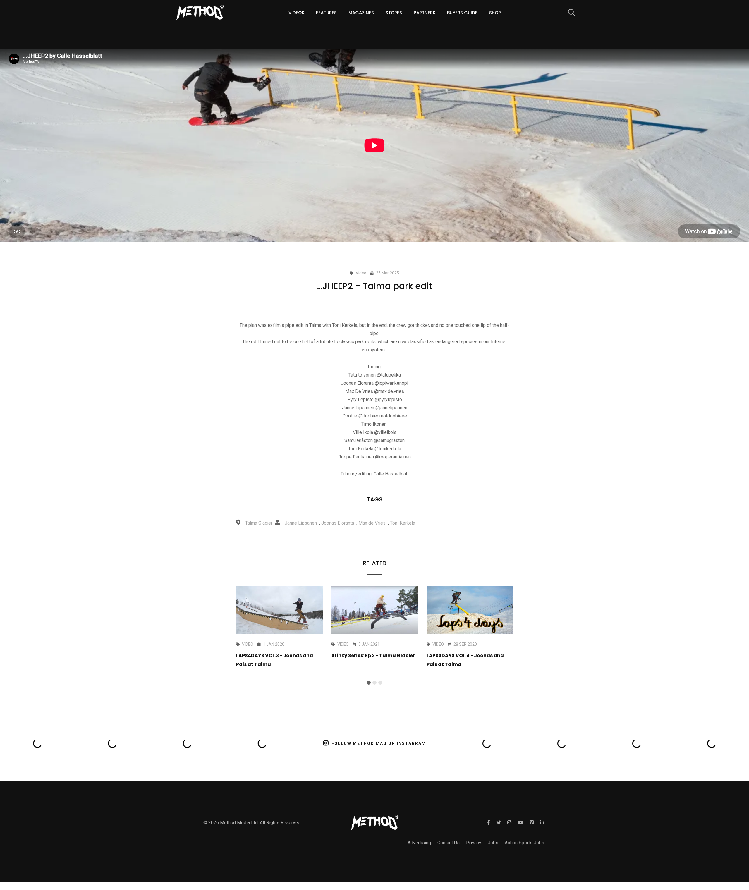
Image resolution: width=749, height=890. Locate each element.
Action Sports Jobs (524, 843)
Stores (394, 13)
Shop (495, 13)
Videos (296, 13)
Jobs (493, 843)
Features (326, 13)
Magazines (361, 13)
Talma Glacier (258, 523)
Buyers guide (462, 13)
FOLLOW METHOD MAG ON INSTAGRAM (378, 743)
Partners (424, 13)
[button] (369, 683)
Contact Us (448, 843)
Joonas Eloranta (337, 523)
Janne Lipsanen (301, 523)
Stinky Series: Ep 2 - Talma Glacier (373, 655)
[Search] (568, 13)
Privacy (473, 843)
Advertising (419, 843)
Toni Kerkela (402, 523)
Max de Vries (372, 523)
